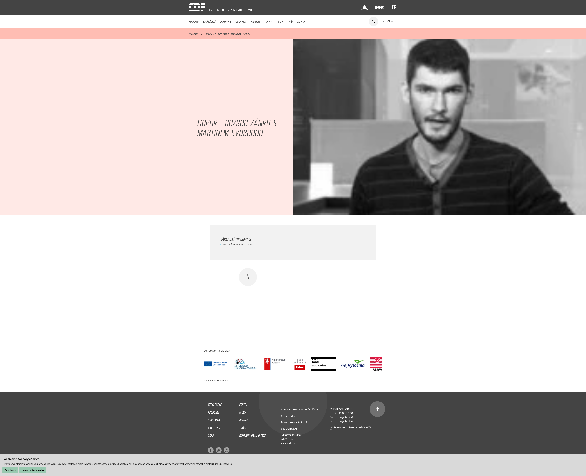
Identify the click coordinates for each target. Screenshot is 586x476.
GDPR (211, 435)
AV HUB (301, 21)
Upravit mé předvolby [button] (33, 470)
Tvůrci (267, 21)
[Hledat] (373, 21)
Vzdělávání (209, 21)
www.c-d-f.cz (288, 443)
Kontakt (244, 419)
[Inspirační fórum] (394, 7)
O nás (290, 21)
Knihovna (240, 21)
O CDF (242, 411)
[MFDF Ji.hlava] (364, 7)
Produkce (255, 21)
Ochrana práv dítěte (252, 435)
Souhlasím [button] (10, 470)
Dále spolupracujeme (216, 380)
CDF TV (279, 21)
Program (194, 21)
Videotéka (225, 21)
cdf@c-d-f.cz (288, 439)
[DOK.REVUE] (379, 7)
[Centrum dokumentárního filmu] (197, 7)
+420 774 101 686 (291, 435)
